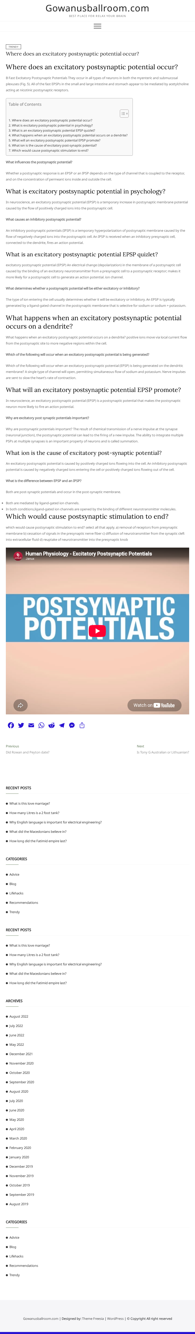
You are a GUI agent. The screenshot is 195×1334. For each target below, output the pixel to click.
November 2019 (21, 1176)
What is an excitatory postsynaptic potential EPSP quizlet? (53, 130)
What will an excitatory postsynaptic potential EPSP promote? (56, 140)
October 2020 (19, 1072)
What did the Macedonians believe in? (38, 831)
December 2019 (21, 1166)
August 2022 (18, 1016)
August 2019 (18, 1204)
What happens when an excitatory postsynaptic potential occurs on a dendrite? (69, 135)
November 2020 (21, 1063)
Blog (12, 883)
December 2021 (21, 1054)
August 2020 (18, 1091)
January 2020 (19, 1157)
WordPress (115, 1318)
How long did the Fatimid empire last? (38, 841)
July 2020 (16, 1100)
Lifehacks (16, 893)
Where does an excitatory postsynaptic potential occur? (72, 53)
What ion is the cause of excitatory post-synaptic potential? (54, 145)
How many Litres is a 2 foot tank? (34, 812)
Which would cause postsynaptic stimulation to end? (50, 150)
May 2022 (16, 1044)
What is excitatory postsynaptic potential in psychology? (52, 125)
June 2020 (16, 1110)
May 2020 (16, 1119)
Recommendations (23, 902)
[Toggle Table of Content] (121, 113)
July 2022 (16, 1025)
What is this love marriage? (29, 803)
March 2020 (18, 1138)
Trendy (13, 46)
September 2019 (21, 1194)
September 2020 (21, 1082)
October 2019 (19, 1185)
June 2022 (16, 1035)
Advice (14, 874)
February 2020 (20, 1147)
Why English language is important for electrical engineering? (55, 822)
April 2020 (16, 1129)
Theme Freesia (93, 1318)
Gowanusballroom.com (97, 8)
